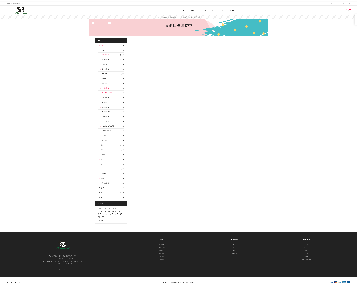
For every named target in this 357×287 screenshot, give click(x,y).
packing (100, 211)
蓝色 (112, 214)
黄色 (103, 214)
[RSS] (19, 282)
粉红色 (114, 211)
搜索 (234, 244)
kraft (116, 208)
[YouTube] (15, 282)
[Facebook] (7, 282)
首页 (158, 17)
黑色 (118, 211)
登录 (348, 3)
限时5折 (203, 10)
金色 (107, 214)
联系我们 (231, 10)
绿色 (117, 214)
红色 (99, 214)
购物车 (306, 253)
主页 (182, 10)
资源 (221, 10)
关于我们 (162, 256)
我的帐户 (306, 244)
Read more (62, 269)
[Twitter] (11, 282)
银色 (121, 214)
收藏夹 (306, 256)
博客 (234, 250)
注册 (343, 3)
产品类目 (193, 10)
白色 (105, 211)
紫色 (99, 217)
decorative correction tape (106, 208)
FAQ (234, 256)
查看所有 (102, 220)
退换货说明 (162, 247)
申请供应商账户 (306, 259)
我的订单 (306, 247)
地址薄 (306, 250)
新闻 (234, 247)
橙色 (109, 211)
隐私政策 (162, 250)
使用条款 (162, 253)
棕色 (103, 217)
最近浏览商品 (234, 253)
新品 (213, 10)
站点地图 (162, 244)
